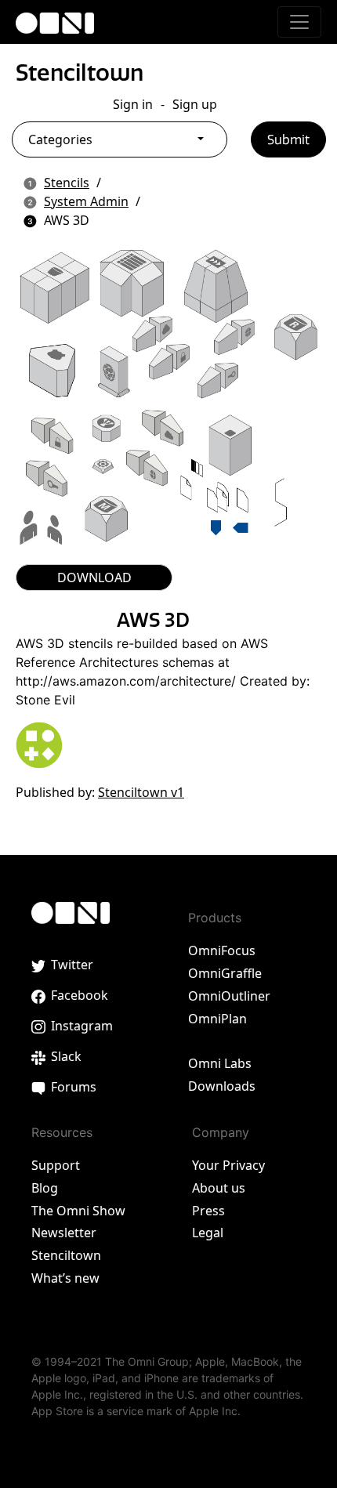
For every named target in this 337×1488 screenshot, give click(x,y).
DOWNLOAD (94, 577)
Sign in (133, 104)
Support (55, 1165)
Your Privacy (228, 1165)
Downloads (221, 1086)
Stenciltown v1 (141, 792)
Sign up (194, 104)
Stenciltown (79, 72)
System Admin (86, 201)
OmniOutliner (229, 996)
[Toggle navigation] (299, 22)
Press (208, 1210)
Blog (44, 1188)
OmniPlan (217, 1018)
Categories (60, 139)
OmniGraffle (225, 973)
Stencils (66, 182)
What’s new (65, 1278)
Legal (207, 1232)
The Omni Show (78, 1210)
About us (218, 1188)
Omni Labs (220, 1063)
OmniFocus (221, 950)
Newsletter (63, 1232)
